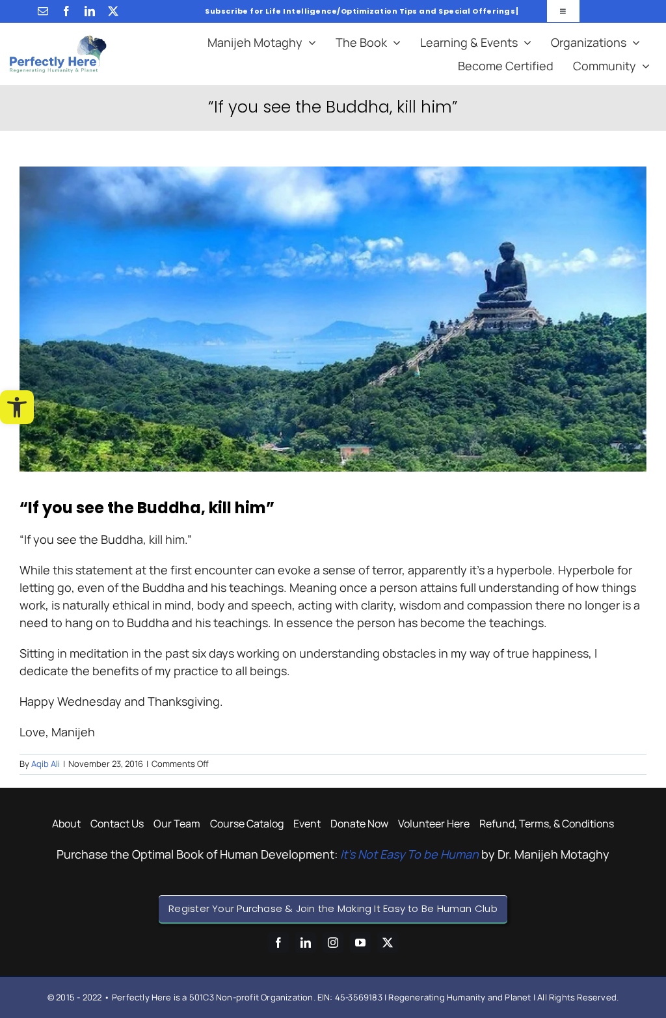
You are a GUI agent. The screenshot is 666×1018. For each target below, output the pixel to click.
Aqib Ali (45, 764)
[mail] (43, 11)
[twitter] (113, 11)
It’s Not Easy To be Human (409, 854)
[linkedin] (90, 11)
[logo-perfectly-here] (58, 41)
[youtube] (360, 942)
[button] (17, 407)
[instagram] (333, 942)
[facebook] (66, 11)
